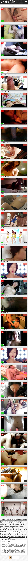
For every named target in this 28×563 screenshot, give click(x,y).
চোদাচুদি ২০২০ (10, 539)
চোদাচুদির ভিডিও (8, 1)
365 (2, 519)
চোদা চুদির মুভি (9, 534)
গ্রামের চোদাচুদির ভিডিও (12, 527)
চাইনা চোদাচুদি (9, 529)
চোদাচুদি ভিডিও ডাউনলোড (13, 536)
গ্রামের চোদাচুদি (9, 524)
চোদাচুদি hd (17, 534)
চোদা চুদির (17, 529)
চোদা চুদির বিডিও (10, 532)
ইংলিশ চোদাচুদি (12, 519)
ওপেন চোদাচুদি (8, 522)
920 (5, 519)
